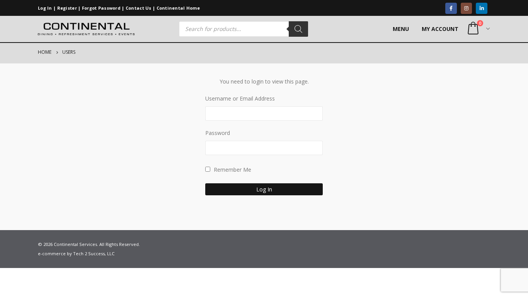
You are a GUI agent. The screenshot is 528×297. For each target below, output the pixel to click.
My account (440, 28)
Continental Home (178, 8)
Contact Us (139, 8)
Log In (45, 8)
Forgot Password (101, 8)
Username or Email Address (240, 98)
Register (67, 8)
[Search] (298, 29)
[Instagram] (466, 8)
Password (217, 133)
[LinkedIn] (481, 8)
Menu (401, 28)
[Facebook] (450, 8)
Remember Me (231, 169)
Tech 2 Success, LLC (93, 253)
